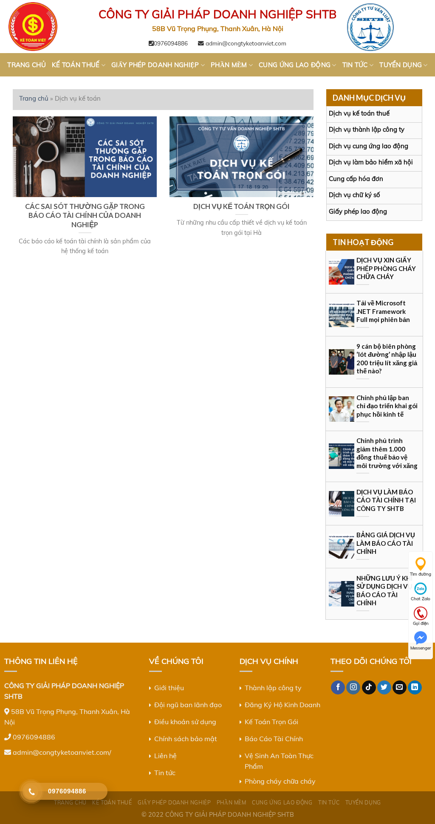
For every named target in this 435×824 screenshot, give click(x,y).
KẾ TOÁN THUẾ (76, 65)
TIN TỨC (355, 65)
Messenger (420, 648)
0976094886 (171, 43)
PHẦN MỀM (229, 65)
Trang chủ (33, 98)
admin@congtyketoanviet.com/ (62, 752)
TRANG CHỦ (26, 65)
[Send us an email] (400, 687)
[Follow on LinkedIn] (415, 687)
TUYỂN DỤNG (400, 65)
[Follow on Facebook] (338, 687)
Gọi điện (421, 623)
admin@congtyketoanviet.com (245, 43)
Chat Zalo (420, 598)
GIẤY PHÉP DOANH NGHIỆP (155, 65)
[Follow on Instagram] (353, 687)
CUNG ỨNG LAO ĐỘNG (294, 65)
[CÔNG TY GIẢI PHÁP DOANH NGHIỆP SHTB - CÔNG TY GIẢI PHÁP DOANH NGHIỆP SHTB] (48, 26)
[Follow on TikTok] (369, 687)
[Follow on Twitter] (384, 687)
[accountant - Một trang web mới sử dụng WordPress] (386, 26)
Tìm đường (420, 574)
